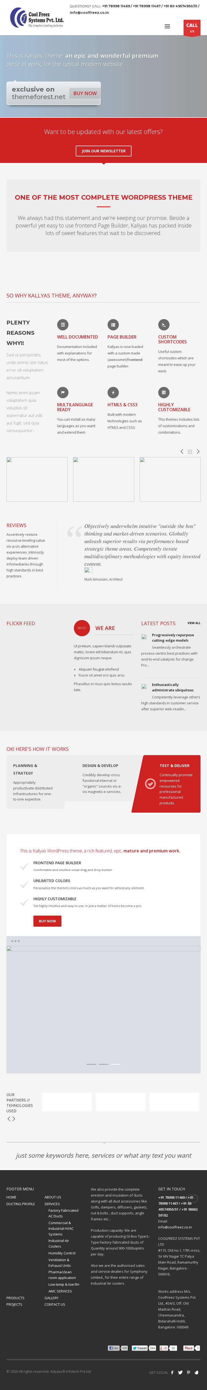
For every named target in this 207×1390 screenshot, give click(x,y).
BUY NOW (85, 93)
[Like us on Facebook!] (172, 1372)
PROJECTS (14, 1304)
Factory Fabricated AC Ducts (63, 1213)
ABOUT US (52, 1197)
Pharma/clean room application (62, 1275)
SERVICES (52, 1203)
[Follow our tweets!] (180, 1372)
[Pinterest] (188, 1372)
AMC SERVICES (60, 1291)
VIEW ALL (194, 623)
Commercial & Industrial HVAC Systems (61, 1228)
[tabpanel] (103, 1009)
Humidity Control (62, 1253)
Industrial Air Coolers (59, 1243)
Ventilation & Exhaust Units (60, 1262)
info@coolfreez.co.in (175, 1227)
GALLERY (51, 1297)
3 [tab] (116, 1064)
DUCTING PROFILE (20, 1203)
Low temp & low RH (64, 1284)
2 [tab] (104, 1064)
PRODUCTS (15, 1297)
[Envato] (196, 1372)
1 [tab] (91, 1064)
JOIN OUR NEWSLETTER (104, 150)
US (192, 27)
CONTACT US (54, 1304)
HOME (11, 1197)
